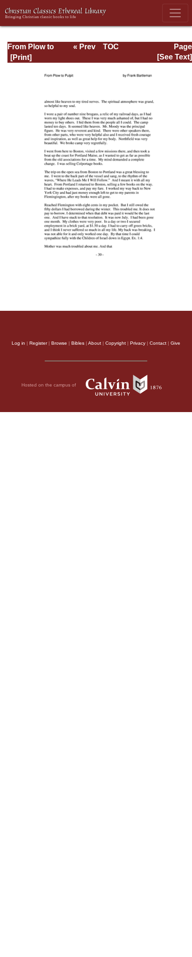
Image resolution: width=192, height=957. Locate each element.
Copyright (115, 343)
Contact (158, 343)
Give (175, 343)
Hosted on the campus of (49, 384)
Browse (59, 343)
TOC (111, 47)
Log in (18, 343)
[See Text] (174, 57)
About (94, 343)
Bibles (77, 343)
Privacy (137, 343)
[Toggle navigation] (175, 13)
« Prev (84, 47)
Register (38, 343)
